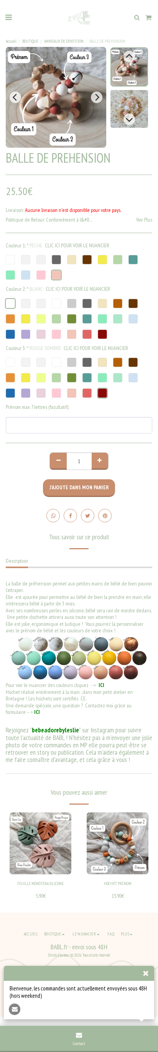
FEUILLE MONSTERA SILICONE (40, 883)
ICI (100, 685)
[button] (8, 17)
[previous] (15, 97)
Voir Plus (144, 220)
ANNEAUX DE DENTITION (64, 41)
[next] (96, 97)
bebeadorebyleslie (55, 729)
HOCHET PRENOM (118, 883)
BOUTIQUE (30, 41)
